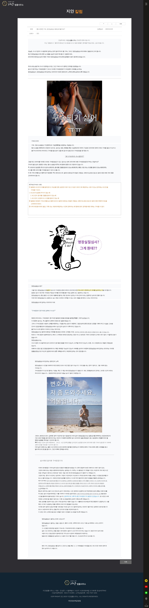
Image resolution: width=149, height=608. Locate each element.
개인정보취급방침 (74, 601)
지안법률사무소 (12, 3)
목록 (121, 23)
